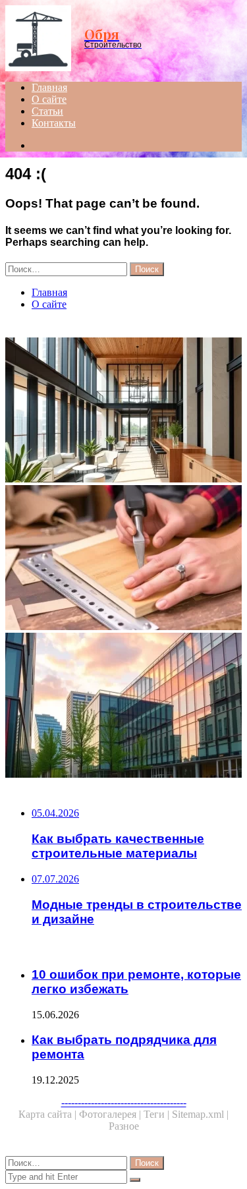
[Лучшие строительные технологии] (123, 706)
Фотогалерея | (111, 1114)
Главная (49, 87)
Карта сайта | (48, 1114)
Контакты (54, 123)
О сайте (49, 99)
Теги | (158, 1114)
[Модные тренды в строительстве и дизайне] (123, 411)
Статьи (47, 111)
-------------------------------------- (123, 1102)
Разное (124, 1126)
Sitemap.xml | (200, 1114)
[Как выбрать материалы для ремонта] (123, 559)
